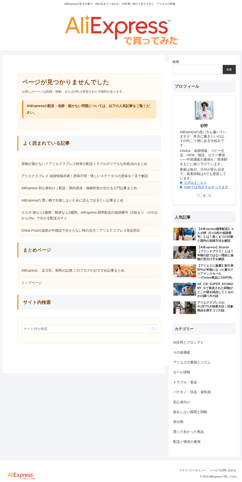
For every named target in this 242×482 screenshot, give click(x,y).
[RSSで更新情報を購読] (209, 195)
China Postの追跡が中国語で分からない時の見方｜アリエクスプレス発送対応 (80, 230)
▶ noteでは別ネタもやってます (204, 187)
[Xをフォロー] (198, 195)
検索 (175, 62)
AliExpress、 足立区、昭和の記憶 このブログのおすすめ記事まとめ (72, 270)
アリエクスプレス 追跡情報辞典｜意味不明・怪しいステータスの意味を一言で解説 (84, 176)
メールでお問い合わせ (223, 470)
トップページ (31, 283)
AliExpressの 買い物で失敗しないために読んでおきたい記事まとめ (72, 200)
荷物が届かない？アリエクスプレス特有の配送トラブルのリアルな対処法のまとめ (84, 164)
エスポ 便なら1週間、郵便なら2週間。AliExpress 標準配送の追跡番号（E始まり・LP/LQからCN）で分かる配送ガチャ (89, 215)
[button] (153, 329)
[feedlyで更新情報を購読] (204, 195)
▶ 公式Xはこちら (193, 183)
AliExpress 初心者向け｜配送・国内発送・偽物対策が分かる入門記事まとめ (79, 188)
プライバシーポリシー (192, 470)
